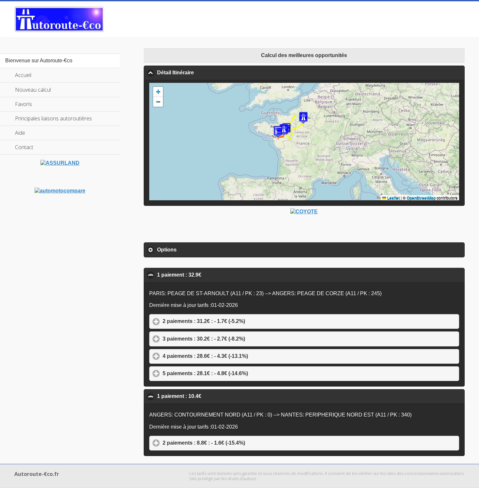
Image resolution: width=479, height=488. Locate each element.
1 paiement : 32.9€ (210, 275)
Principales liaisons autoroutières (53, 118)
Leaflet (393, 198)
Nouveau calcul (33, 89)
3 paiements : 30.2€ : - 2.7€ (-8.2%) (234, 339)
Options (197, 249)
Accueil (23, 75)
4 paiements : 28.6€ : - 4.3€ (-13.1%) (236, 356)
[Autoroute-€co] (59, 19)
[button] (303, 117)
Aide (20, 132)
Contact (24, 147)
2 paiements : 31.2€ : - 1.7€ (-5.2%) (234, 321)
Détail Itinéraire (207, 72)
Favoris (23, 104)
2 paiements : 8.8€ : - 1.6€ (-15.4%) (234, 443)
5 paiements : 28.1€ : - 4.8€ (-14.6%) (236, 373)
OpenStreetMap (421, 198)
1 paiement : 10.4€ (210, 396)
